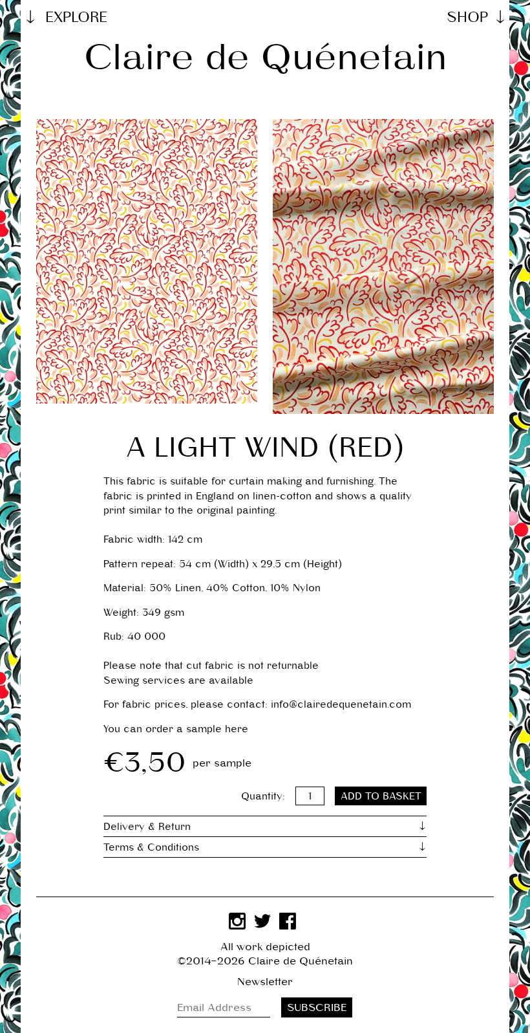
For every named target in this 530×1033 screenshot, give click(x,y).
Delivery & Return (147, 826)
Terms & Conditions (151, 847)
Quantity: (263, 796)
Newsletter (265, 982)
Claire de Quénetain (265, 57)
